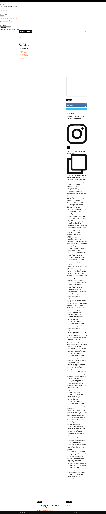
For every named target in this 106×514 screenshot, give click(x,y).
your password (4, 14)
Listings (24, 39)
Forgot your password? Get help (8, 18)
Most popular (23, 54)
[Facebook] (66, 505)
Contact (80, 512)
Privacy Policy (85, 512)
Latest (21, 51)
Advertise (29, 39)
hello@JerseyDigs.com (47, 510)
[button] (85, 31)
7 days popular (24, 55)
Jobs (33, 39)
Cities (20, 39)
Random (22, 58)
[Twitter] (69, 505)
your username (4, 10)
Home (20, 43)
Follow (85, 106)
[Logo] (25, 32)
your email (3, 25)
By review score (24, 57)
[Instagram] (68, 505)
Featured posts (24, 52)
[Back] (0, 2)
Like (85, 103)
